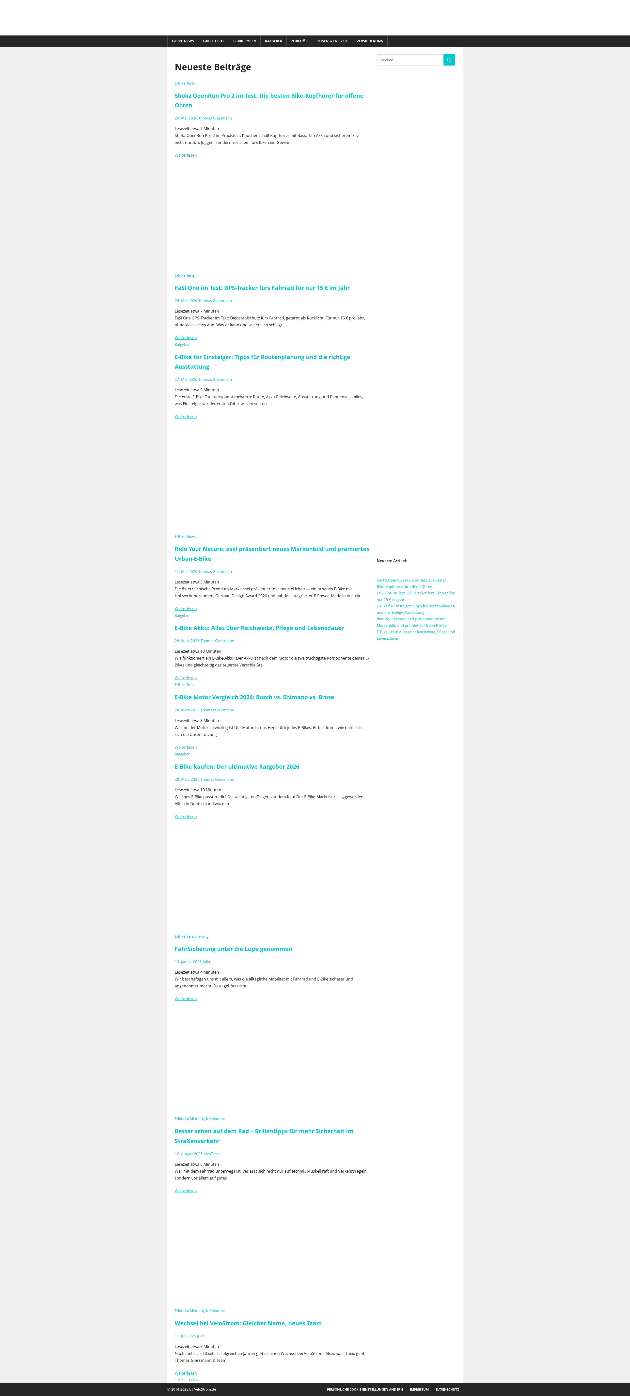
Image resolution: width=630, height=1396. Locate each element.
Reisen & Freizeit (332, 41)
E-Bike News (183, 41)
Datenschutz (447, 1389)
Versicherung (370, 41)
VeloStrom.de (205, 1389)
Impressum (419, 1389)
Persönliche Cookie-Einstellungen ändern (365, 1389)
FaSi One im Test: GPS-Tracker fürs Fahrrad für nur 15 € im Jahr (262, 288)
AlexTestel (212, 1153)
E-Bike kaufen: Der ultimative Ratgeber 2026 (237, 766)
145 (191, 1379)
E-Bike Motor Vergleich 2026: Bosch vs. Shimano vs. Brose (254, 697)
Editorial (182, 1118)
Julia (206, 961)
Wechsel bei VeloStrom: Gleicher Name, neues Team (248, 1323)
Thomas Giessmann (215, 118)
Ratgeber (273, 41)
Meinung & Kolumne (207, 1118)
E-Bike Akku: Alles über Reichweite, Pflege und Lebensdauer (259, 628)
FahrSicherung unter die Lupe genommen (233, 949)
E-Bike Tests (213, 41)
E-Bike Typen (244, 41)
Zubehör (299, 41)
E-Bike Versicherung (191, 936)
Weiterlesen (186, 155)
